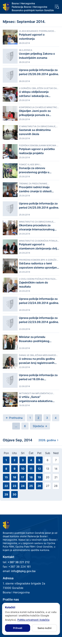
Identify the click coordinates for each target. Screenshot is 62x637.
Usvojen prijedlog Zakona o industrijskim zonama (37, 55)
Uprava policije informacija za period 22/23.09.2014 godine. (39, 320)
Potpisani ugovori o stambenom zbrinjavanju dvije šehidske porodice (38, 246)
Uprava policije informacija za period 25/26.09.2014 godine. (39, 72)
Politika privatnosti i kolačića (33, 619)
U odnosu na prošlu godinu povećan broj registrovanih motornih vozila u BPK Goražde (37, 361)
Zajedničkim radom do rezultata (33, 284)
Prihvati (17, 628)
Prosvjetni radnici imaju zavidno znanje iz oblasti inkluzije (35, 189)
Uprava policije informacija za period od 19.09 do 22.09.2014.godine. (38, 377)
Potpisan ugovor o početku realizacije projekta (37, 151)
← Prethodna (14, 418)
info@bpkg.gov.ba (23, 571)
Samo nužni (44, 628)
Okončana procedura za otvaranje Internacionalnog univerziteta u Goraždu (36, 227)
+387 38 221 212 (19, 562)
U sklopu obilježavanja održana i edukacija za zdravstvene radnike (34, 94)
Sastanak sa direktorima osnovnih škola (35, 132)
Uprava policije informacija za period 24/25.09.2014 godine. (39, 205)
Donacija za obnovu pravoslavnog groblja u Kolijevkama (34, 170)
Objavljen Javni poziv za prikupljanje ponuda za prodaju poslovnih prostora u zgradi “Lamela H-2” (38, 113)
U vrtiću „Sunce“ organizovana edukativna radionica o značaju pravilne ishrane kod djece (37, 399)
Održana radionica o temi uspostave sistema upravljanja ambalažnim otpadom (39, 266)
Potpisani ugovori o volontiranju (32, 36)
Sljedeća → (40, 426)
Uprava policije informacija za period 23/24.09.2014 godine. (39, 301)
